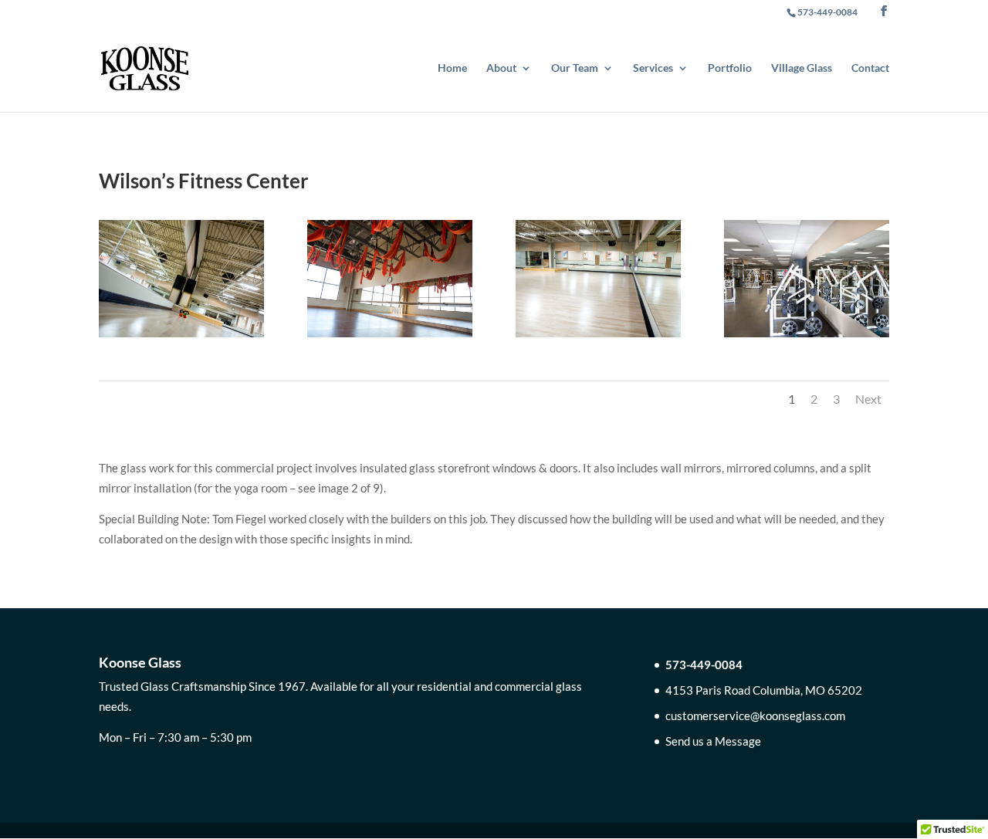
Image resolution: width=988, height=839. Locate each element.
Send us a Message (713, 741)
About (501, 68)
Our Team (574, 68)
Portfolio (730, 68)
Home (452, 68)
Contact (870, 68)
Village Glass (801, 68)
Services (653, 68)
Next (868, 398)
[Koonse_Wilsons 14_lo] (598, 337)
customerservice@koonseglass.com (755, 715)
